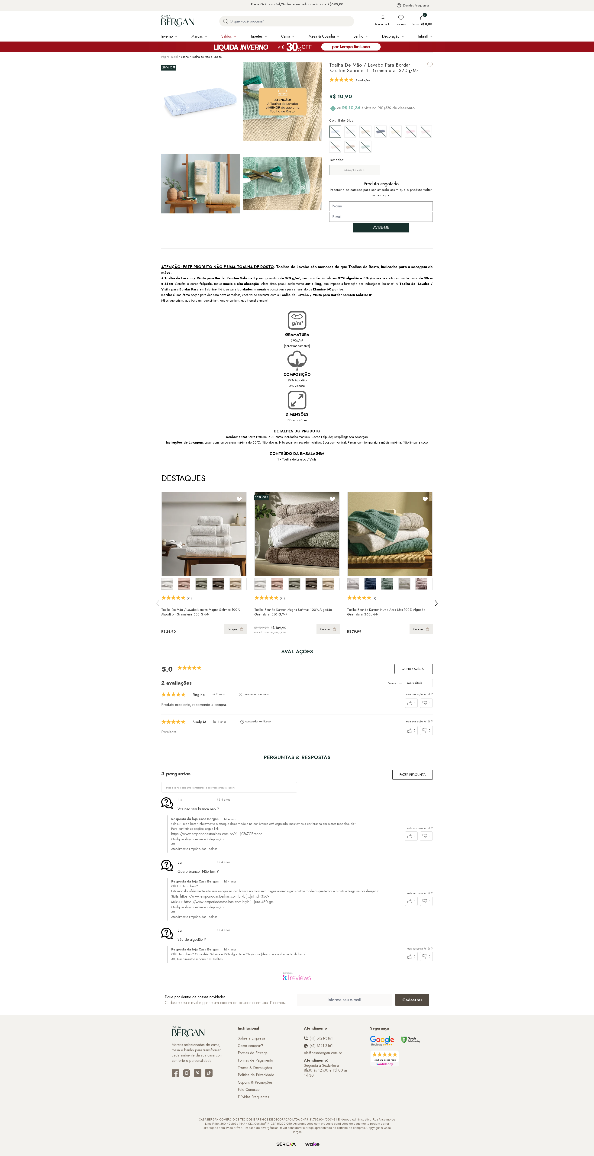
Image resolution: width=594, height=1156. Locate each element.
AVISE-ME (381, 227)
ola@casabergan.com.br (323, 1053)
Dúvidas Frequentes (416, 5)
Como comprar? (250, 1045)
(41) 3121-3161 (321, 1038)
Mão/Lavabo (354, 170)
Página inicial (169, 57)
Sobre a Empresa (251, 1038)
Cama (285, 36)
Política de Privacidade (256, 1075)
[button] (317, 182)
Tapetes (256, 36)
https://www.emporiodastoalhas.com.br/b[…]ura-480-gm (229, 902)
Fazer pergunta (413, 774)
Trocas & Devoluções (255, 1067)
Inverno (167, 36)
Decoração (391, 36)
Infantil (423, 36)
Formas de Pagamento (255, 1060)
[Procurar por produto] (225, 21)
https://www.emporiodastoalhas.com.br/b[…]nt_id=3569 (224, 896)
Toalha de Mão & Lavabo (207, 57)
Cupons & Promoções (255, 1082)
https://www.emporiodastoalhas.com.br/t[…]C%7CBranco (216, 834)
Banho (358, 36)
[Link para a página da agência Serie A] (286, 1144)
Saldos (226, 36)
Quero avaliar (414, 669)
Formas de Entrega (253, 1053)
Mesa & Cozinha (322, 36)
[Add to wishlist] (430, 64)
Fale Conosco (249, 1089)
